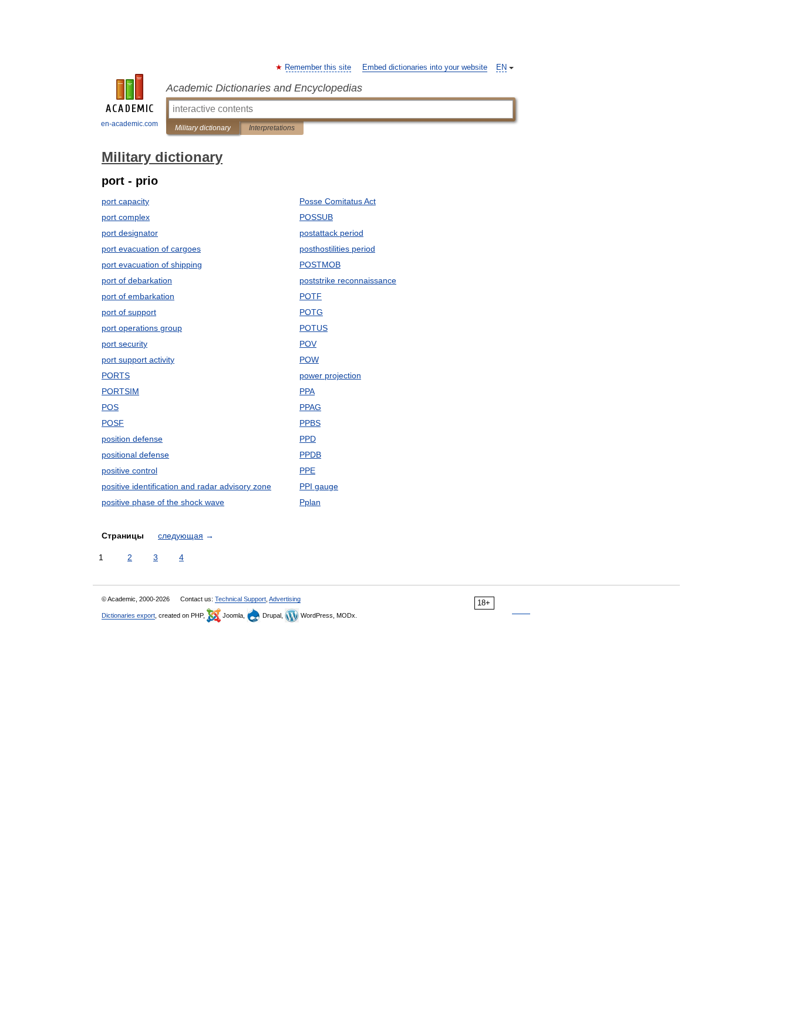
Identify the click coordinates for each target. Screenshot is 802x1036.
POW (309, 359)
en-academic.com (129, 124)
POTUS (313, 328)
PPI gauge (318, 486)
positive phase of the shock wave (163, 502)
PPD (307, 438)
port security (124, 343)
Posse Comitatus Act (337, 201)
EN (501, 67)
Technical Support (240, 598)
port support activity (138, 359)
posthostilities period (337, 248)
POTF (310, 296)
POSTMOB (320, 264)
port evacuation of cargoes (151, 248)
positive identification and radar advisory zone (186, 486)
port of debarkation (137, 280)
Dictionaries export (128, 615)
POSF (113, 423)
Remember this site (318, 67)
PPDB (310, 454)
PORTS (116, 375)
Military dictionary (203, 128)
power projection (330, 375)
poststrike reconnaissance (347, 280)
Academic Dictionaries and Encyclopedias (264, 88)
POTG (311, 312)
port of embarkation (138, 296)
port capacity (125, 201)
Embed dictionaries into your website (424, 67)
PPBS (310, 423)
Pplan (310, 502)
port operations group (142, 328)
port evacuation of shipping (152, 264)
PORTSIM (120, 391)
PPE (307, 470)
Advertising (285, 598)
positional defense (135, 454)
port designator (130, 233)
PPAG (310, 407)
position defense (132, 438)
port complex (126, 217)
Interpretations (272, 128)
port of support (129, 312)
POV (307, 343)
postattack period (331, 233)
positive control (129, 470)
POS (110, 407)
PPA (307, 391)
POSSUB (316, 217)
